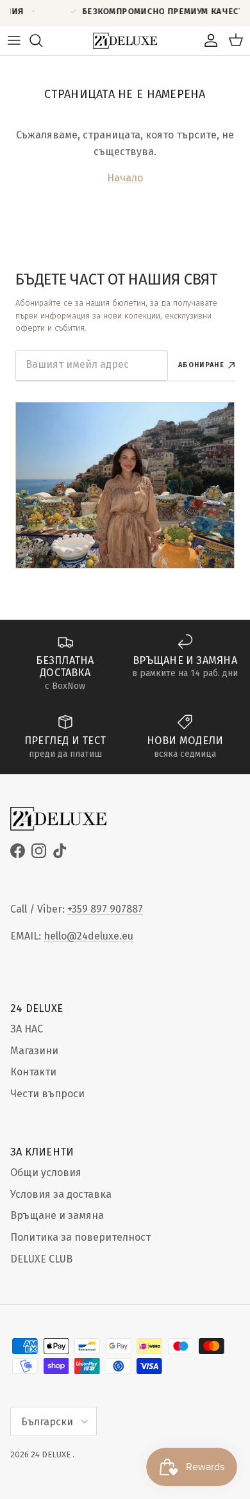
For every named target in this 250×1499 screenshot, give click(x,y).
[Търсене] (42, 40)
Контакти (33, 1072)
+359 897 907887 (105, 909)
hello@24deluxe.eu (88, 936)
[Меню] (14, 40)
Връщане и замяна (57, 1215)
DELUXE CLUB (41, 1259)
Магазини (34, 1051)
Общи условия (45, 1172)
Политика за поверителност (80, 1237)
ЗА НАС (26, 1029)
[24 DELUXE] (125, 41)
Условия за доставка (61, 1194)
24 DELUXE (51, 1454)
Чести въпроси (47, 1094)
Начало (125, 178)
